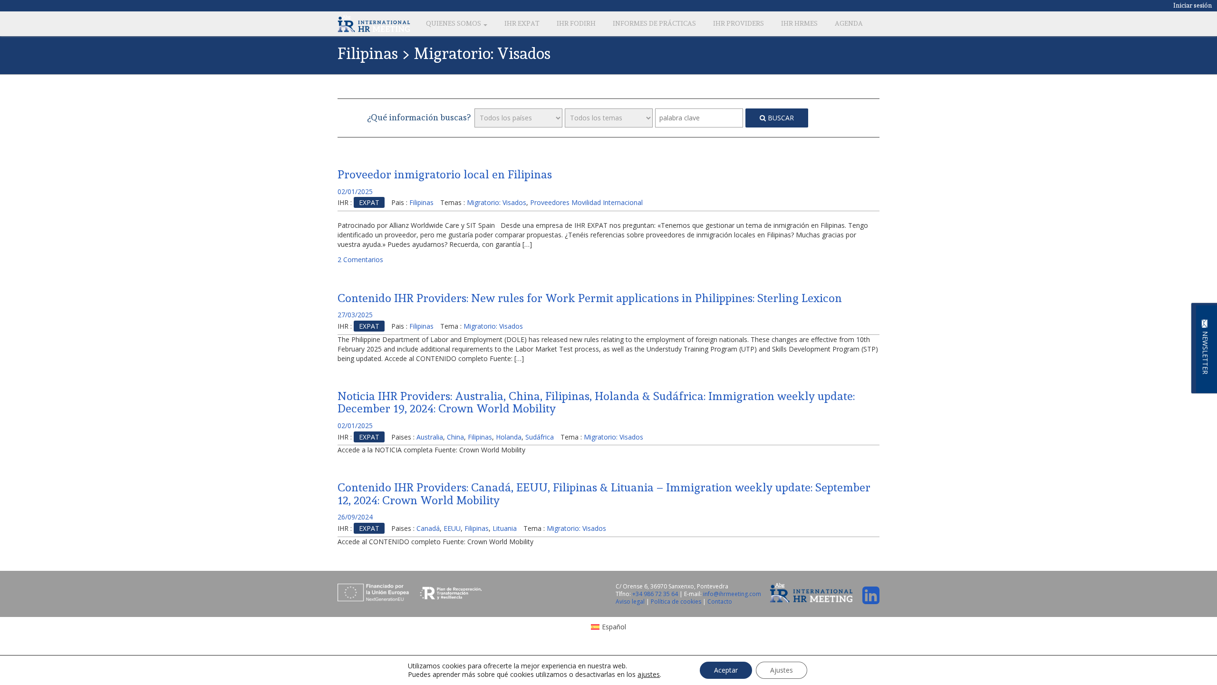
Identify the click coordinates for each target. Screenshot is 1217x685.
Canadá (428, 528)
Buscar (780, 117)
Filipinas (421, 202)
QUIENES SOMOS (454, 23)
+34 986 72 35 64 (655, 594)
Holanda (509, 436)
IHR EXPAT (522, 23)
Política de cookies (677, 601)
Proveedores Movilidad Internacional (586, 202)
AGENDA (849, 23)
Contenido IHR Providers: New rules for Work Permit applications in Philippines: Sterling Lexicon (590, 298)
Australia (429, 436)
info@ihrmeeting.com (732, 594)
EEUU (452, 528)
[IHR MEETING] (373, 23)
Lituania (505, 528)
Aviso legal (631, 601)
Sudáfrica (539, 436)
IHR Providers (738, 23)
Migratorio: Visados (496, 202)
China (455, 436)
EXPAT (369, 202)
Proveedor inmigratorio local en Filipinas (445, 174)
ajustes (648, 674)
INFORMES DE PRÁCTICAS (654, 23)
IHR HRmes (799, 23)
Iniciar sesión (1192, 5)
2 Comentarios (360, 259)
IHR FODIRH (576, 23)
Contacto (719, 601)
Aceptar (726, 670)
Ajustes (781, 670)
